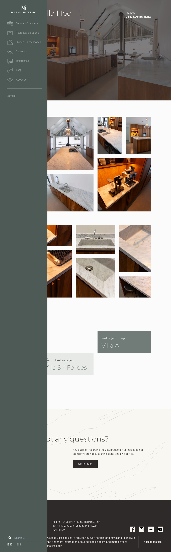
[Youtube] (160, 529)
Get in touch (85, 463)
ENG (10, 544)
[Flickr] (151, 529)
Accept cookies (152, 541)
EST (19, 544)
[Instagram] (141, 529)
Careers (11, 95)
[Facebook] (132, 529)
